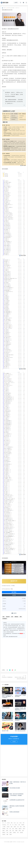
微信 (20, 826)
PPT (8, 824)
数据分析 (20, 828)
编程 (23, 830)
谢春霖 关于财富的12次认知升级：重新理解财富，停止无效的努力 (7, 696)
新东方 (24, 828)
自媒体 (11, 832)
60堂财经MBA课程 (6, 707)
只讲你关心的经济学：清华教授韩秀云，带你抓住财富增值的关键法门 (20, 709)
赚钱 (7, 834)
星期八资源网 (5, 636)
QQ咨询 (14, 613)
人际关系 (8, 826)
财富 (21, 616)
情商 (7, 828)
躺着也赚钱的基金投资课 (13, 636)
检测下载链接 (14, 592)
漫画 (13, 830)
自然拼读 (14, 832)
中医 (19, 824)
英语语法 (4, 834)
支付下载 (14, 595)
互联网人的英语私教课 (14, 811)
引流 (18, 826)
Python (16, 824)
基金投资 (8, 616)
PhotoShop (4, 824)
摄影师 (16, 828)
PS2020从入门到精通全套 (7, 677)
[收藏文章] (7, 670)
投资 (12, 616)
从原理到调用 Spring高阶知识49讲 (16, 799)
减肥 (11, 826)
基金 (3, 616)
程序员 (20, 830)
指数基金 (16, 616)
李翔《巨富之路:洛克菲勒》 (20, 730)
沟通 (10, 830)
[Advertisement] (14, 653)
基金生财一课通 (5, 730)
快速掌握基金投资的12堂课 (7, 720)
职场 (7, 832)
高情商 (11, 834)
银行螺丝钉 (5, 618)
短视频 (16, 830)
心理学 (24, 826)
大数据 (15, 826)
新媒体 (3, 830)
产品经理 (22, 824)
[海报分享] (15, 670)
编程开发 (4, 832)
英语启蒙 (21, 832)
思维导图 (4, 828)
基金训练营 (17, 720)
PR (10, 824)
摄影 (13, 828)
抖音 (10, 828)
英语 (18, 832)
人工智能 (4, 826)
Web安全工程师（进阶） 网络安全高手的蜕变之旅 (20, 678)
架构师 (7, 830)
